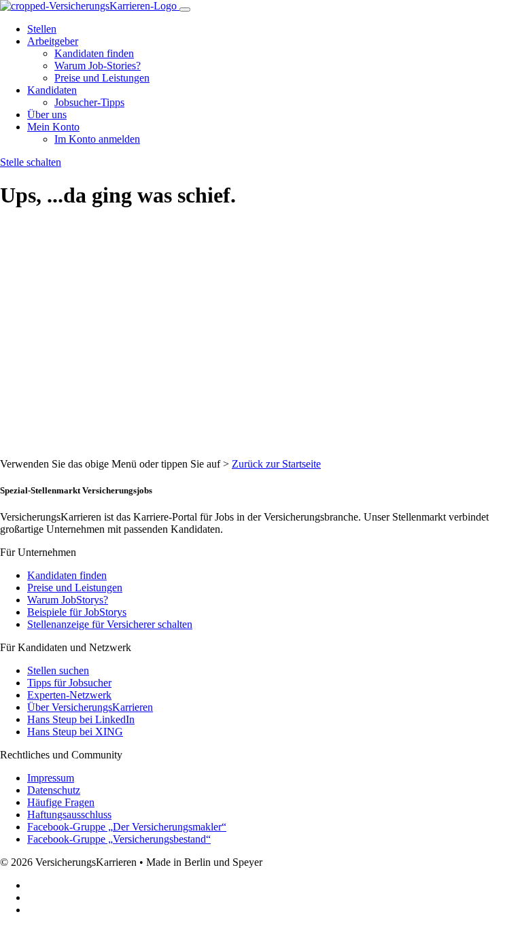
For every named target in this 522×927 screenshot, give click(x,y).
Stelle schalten (30, 162)
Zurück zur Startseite (276, 464)
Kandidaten (52, 90)
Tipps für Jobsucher (69, 682)
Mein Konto (53, 127)
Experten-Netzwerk (69, 695)
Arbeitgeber (52, 41)
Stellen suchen (58, 670)
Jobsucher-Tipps (89, 102)
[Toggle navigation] (184, 9)
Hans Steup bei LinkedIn (81, 719)
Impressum (50, 778)
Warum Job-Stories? (97, 65)
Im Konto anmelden (97, 139)
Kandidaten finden (94, 53)
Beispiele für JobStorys (76, 612)
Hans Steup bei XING (75, 731)
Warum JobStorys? (67, 600)
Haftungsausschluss (69, 814)
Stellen (41, 29)
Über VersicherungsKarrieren (90, 707)
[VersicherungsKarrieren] (89, 6)
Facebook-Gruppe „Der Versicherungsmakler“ (126, 827)
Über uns (47, 114)
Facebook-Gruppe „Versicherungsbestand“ (119, 839)
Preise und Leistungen (102, 78)
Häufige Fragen (60, 802)
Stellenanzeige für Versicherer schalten (109, 624)
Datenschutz (53, 790)
